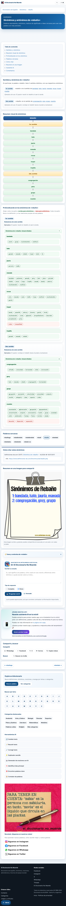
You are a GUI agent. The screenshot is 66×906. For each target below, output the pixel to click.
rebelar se (27, 442)
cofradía (11, 369)
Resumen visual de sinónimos (15, 53)
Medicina (44, 722)
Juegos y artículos (7, 899)
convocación (45, 369)
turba (21, 315)
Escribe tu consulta (11, 569)
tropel (59, 88)
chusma (32, 312)
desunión (11, 421)
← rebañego (8, 665)
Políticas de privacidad (45, 895)
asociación (21, 394)
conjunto (49, 394)
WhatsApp (37, 880)
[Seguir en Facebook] (17, 845)
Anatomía (9, 718)
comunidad (19, 369)
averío (10, 241)
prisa (20, 319)
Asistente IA (10, 68)
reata (22, 297)
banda (43, 281)
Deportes (48, 718)
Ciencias (39, 718)
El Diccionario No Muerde (42, 885)
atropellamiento (39, 315)
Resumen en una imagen (14, 65)
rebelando (17, 442)
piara (44, 278)
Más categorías (33, 727)
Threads (36, 882)
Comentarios (10, 70)
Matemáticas (33, 722)
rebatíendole (29, 437)
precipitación (13, 319)
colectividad (30, 394)
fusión (40, 412)
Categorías (4, 896)
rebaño (30, 10)
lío (42, 254)
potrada (50, 278)
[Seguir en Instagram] (17, 841)
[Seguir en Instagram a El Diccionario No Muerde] (33, 808)
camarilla (17, 312)
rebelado (55, 437)
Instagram (37, 874)
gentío (11, 300)
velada (46, 416)
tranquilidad (18, 324)
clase (25, 397)
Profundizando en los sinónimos (16, 56)
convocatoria (32, 412)
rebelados (7, 442)
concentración (13, 412)
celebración (18, 416)
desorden (49, 315)
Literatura (23, 722)
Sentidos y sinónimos (13, 50)
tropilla (7, 91)
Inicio (35, 895)
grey (44, 101)
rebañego (7, 437)
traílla (18, 266)
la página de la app (39, 622)
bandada (35, 88)
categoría (19, 397)
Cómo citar (9, 62)
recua (54, 88)
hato (40, 88)
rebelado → (58, 665)
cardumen (19, 278)
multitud (35, 241)
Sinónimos (23, 10)
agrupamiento (43, 409)
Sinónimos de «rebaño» (30, 454)
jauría (44, 88)
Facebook (37, 871)
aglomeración (23, 409)
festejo (26, 416)
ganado (11, 254)
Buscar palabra (11, 684)
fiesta (33, 416)
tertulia (39, 416)
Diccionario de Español (10, 10)
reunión (53, 101)
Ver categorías (26, 684)
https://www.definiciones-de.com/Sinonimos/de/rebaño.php (28, 458)
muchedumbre (25, 241)
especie (32, 397)
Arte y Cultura (20, 718)
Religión (21, 727)
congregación (37, 101)
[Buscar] (57, 2)
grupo (48, 101)
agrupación (12, 394)
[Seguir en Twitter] (17, 854)
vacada (36, 281)
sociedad (54, 412)
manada (49, 88)
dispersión (20, 421)
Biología (30, 718)
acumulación (12, 409)
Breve (21, 589)
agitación (28, 315)
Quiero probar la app (21, 632)
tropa (23, 281)
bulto (37, 254)
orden (10, 324)
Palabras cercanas (12, 59)
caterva (49, 281)
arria (10, 297)
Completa (11, 589)
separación (29, 421)
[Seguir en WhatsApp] (17, 849)
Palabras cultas (11, 727)
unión (10, 416)
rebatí (39, 437)
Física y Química (11, 722)
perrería (11, 266)
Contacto (4, 893)
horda (45, 312)
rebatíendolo (18, 437)
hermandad (28, 369)
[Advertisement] (33, 35)
